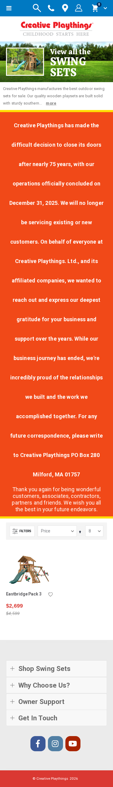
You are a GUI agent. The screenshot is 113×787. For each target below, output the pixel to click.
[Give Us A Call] (51, 8)
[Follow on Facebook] (38, 743)
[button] (51, 594)
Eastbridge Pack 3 (24, 594)
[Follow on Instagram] (55, 743)
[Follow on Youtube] (72, 743)
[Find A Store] (65, 8)
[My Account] (78, 8)
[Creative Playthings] (56, 27)
